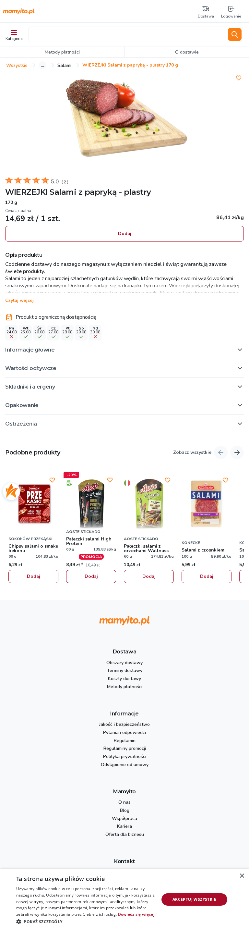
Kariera (124, 826)
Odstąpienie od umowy (124, 765)
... (42, 65)
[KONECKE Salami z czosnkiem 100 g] (206, 504)
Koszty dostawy (124, 679)
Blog (124, 810)
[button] (124, 350)
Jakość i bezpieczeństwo (124, 724)
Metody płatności (124, 687)
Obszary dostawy (124, 663)
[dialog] (124, 899)
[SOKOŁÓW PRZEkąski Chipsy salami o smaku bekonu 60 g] (33, 504)
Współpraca (124, 819)
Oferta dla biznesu (124, 834)
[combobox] (127, 34)
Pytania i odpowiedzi (124, 733)
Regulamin (125, 741)
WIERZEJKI (26, 192)
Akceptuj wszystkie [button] (194, 899)
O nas (124, 802)
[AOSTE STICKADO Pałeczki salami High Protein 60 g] (91, 504)
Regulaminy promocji (124, 748)
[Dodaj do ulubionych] (238, 78)
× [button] (241, 876)
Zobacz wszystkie (192, 452)
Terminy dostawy (124, 671)
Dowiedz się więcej (136, 914)
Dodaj (124, 233)
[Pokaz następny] (237, 452)
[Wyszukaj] (235, 34)
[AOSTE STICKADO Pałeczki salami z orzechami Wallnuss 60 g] (149, 504)
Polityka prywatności (124, 757)
